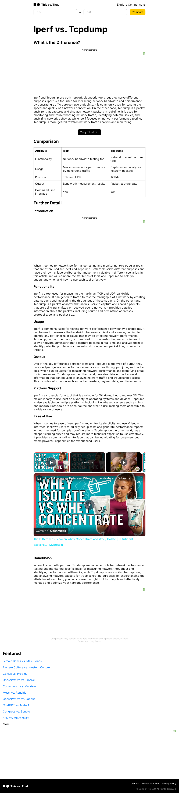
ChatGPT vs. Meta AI (16, 705)
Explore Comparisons (131, 4)
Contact (135, 783)
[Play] (123, 462)
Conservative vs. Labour (19, 699)
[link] (39, 478)
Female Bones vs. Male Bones (22, 661)
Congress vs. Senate (16, 711)
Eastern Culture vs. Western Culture (26, 667)
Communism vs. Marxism (19, 686)
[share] (138, 482)
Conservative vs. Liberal (19, 680)
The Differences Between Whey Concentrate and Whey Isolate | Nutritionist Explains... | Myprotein (89, 478)
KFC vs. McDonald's (16, 717)
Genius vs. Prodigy (15, 673)
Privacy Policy (169, 783)
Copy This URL (89, 132)
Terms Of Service (150, 783)
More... (7, 724)
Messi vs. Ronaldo (15, 692)
